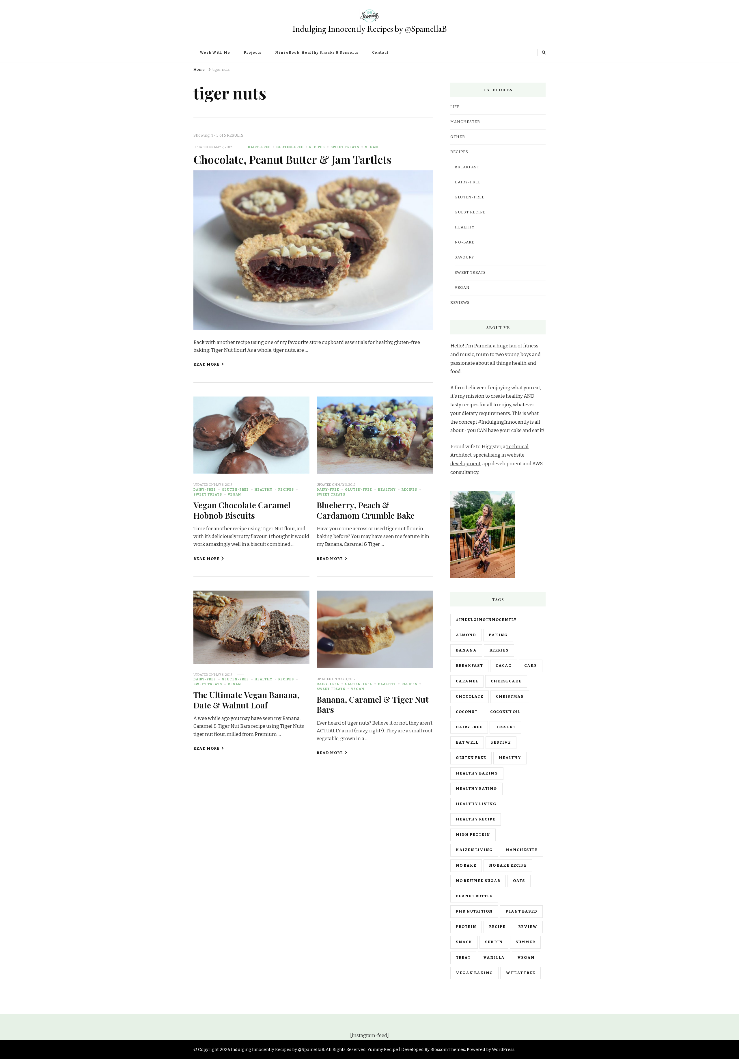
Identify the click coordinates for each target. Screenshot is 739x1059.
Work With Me (215, 53)
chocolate (469, 696)
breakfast (469, 665)
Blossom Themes (447, 1049)
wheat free (520, 973)
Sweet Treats (345, 147)
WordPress (503, 1049)
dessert (505, 727)
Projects (253, 53)
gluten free (471, 757)
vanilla (494, 957)
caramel (467, 681)
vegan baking (474, 973)
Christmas (510, 696)
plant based (521, 911)
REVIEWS (460, 302)
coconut (466, 712)
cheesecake (506, 681)
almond (466, 635)
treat (463, 957)
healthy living (476, 804)
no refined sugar (478, 881)
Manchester (521, 850)
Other (457, 137)
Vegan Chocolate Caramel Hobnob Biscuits (241, 509)
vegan (526, 957)
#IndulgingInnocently (486, 619)
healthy (510, 757)
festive (501, 742)
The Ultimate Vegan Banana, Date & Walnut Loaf (246, 699)
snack (464, 942)
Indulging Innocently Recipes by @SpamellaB (369, 28)
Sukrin (494, 942)
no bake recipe (508, 865)
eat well (467, 742)
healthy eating (476, 788)
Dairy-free (259, 147)
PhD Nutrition (474, 911)
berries (499, 650)
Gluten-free (289, 147)
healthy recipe (475, 819)
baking (498, 635)
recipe (497, 926)
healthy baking (477, 773)
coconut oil (505, 712)
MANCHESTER (465, 122)
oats (519, 881)
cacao (504, 665)
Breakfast (467, 167)
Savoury (464, 257)
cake (530, 665)
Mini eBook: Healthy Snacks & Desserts (317, 53)
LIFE (455, 107)
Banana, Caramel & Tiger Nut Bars (373, 704)
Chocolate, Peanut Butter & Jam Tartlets (292, 159)
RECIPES (317, 147)
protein (466, 926)
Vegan (371, 147)
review (527, 926)
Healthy (264, 489)
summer (525, 942)
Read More (206, 364)
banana (466, 650)
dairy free (469, 727)
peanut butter (474, 896)
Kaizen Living (474, 850)
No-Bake (464, 242)
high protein (473, 834)
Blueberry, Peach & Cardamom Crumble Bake (366, 509)
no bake (466, 865)
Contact (380, 53)
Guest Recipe (470, 212)
